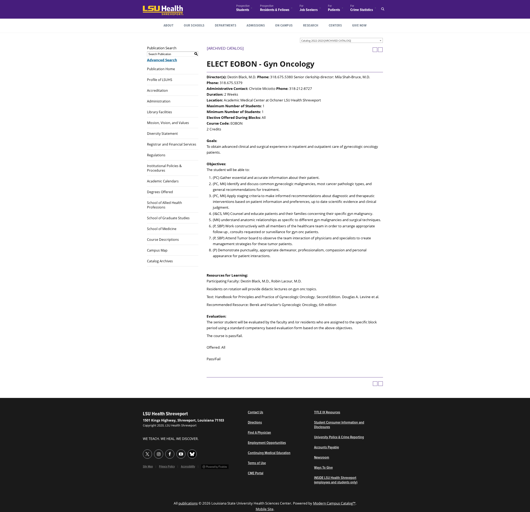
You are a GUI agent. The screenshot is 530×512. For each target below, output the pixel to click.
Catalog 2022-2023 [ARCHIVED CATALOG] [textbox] (326, 40)
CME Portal (275, 473)
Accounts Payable (326, 447)
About (169, 25)
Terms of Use (257, 463)
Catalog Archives (160, 261)
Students (242, 10)
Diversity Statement (162, 133)
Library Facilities (159, 112)
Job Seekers (309, 10)
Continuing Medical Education (269, 453)
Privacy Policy (167, 467)
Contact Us (274, 412)
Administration (158, 101)
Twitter (147, 454)
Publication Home (161, 69)
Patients (334, 9)
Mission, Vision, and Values (168, 122)
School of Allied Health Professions (164, 205)
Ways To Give (323, 468)
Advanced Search (162, 60)
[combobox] (341, 40)
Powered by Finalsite (215, 466)
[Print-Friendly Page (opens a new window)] (375, 49)
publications (188, 503)
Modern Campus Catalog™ (334, 503)
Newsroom (321, 457)
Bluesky (192, 454)
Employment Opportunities (267, 443)
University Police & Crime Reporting (339, 437)
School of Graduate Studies (168, 218)
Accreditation (157, 90)
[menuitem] (243, 9)
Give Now (359, 25)
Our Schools (194, 25)
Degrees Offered (160, 192)
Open (382, 9)
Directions (255, 422)
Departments (225, 25)
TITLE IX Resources (327, 412)
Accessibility (188, 467)
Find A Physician (259, 433)
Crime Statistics (361, 9)
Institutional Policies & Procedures (164, 168)
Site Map (148, 467)
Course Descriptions (163, 239)
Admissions (256, 25)
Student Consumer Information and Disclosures (339, 425)
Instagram (158, 454)
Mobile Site (264, 509)
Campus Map (157, 250)
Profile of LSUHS (159, 79)
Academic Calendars (163, 181)
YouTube (181, 454)
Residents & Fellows (274, 10)
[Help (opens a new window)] (380, 49)
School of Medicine (161, 228)
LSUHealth (151, 7)
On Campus (284, 25)
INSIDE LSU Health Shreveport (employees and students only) (335, 480)
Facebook (169, 454)
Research (313, 25)
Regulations (156, 155)
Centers (335, 25)
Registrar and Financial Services (171, 144)
